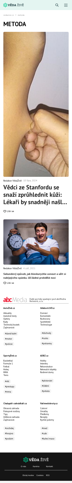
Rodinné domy (47, 372)
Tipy (5, 414)
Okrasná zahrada (11, 408)
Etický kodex (28, 475)
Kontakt (49, 466)
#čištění (45, 385)
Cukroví (43, 408)
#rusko (45, 338)
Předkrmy (44, 414)
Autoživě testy (10, 316)
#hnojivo (9, 433)
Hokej (6, 369)
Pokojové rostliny (11, 411)
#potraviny (47, 343)
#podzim (9, 438)
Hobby (43, 360)
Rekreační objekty (48, 369)
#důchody (46, 333)
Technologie (46, 324)
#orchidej (9, 428)
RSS (48, 475)
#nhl (7, 381)
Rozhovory (45, 318)
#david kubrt (10, 333)
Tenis (5, 375)
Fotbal (6, 366)
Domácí (44, 313)
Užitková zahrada (11, 417)
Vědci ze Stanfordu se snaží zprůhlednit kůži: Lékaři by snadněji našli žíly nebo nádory (33, 195)
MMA (5, 372)
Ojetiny (6, 318)
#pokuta (46, 391)
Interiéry (44, 363)
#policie (9, 344)
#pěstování (47, 380)
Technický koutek (11, 324)
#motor (8, 338)
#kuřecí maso (48, 438)
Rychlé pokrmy (47, 419)
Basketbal (8, 360)
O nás (23, 466)
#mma (8, 391)
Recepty (43, 417)
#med (44, 428)
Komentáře (45, 316)
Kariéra (36, 466)
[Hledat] (57, 5)
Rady (5, 321)
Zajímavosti (8, 327)
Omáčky (44, 411)
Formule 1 (8, 363)
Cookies (40, 475)
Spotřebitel (45, 321)
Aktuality (7, 313)
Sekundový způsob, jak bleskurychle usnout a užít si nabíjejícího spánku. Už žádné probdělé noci (34, 275)
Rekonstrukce (46, 366)
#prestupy (9, 386)
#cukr (44, 433)
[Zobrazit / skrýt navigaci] (66, 5)
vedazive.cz (8, 15)
